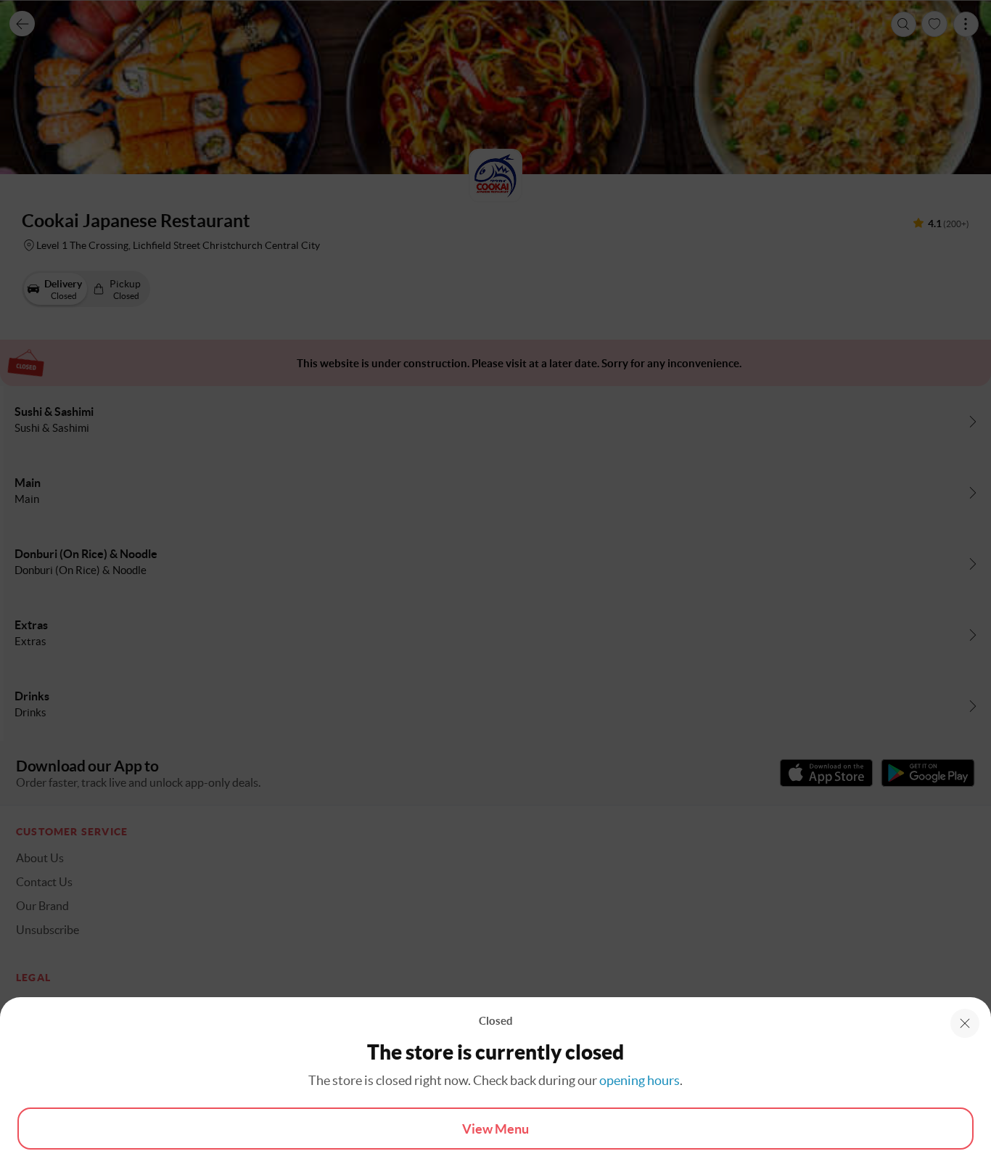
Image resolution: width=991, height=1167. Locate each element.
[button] (964, 1023)
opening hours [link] (639, 1080)
